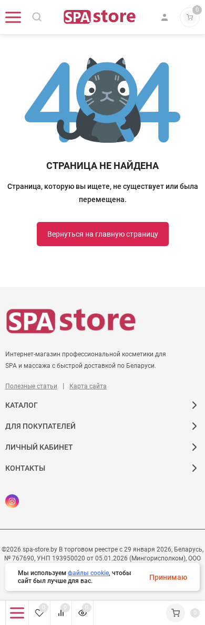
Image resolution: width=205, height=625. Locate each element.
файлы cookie (88, 573)
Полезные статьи (31, 386)
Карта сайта (88, 386)
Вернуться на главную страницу (102, 234)
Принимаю (168, 577)
